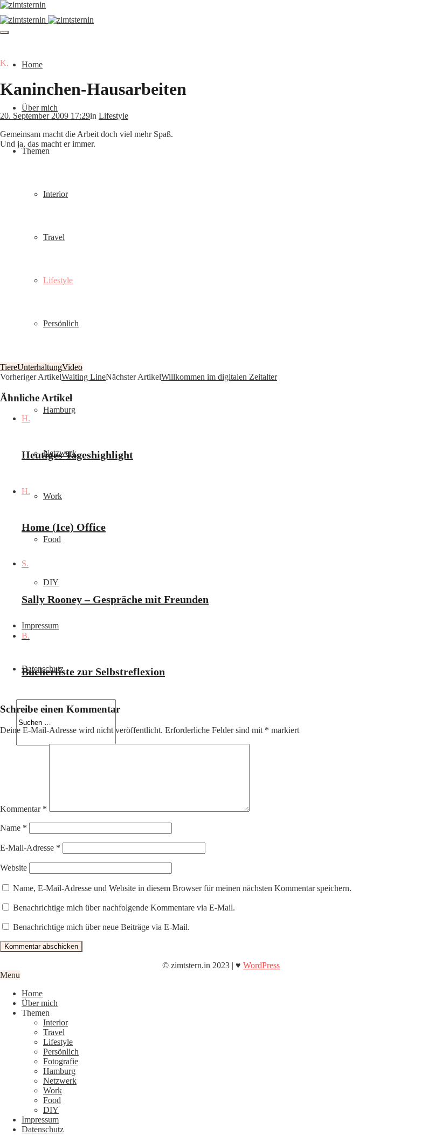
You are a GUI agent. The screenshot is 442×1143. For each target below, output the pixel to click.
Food (52, 539)
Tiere (8, 367)
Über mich (40, 107)
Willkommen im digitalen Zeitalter (219, 376)
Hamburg (59, 409)
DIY (51, 582)
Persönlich (61, 1051)
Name (13, 827)
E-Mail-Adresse (30, 847)
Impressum (40, 625)
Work (52, 496)
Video (72, 367)
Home (32, 64)
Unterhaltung (39, 367)
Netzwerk (60, 1080)
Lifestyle (113, 115)
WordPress (261, 965)
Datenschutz (43, 1129)
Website (13, 867)
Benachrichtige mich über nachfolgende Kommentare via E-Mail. (124, 907)
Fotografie (60, 1061)
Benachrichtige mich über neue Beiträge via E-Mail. (101, 927)
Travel (54, 1032)
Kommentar (23, 808)
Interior (55, 1022)
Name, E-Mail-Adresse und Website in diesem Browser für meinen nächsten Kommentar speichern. (182, 888)
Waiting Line (83, 376)
